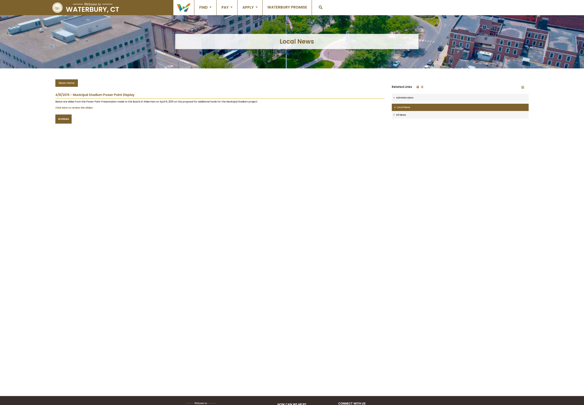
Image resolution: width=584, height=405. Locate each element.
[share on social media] (421, 87)
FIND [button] (204, 7)
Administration (405, 97)
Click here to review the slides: (74, 107)
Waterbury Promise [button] (287, 7)
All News (401, 115)
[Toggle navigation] (524, 87)
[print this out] (417, 87)
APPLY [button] (248, 7)
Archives (63, 119)
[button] (183, 7)
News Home (67, 83)
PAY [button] (225, 7)
